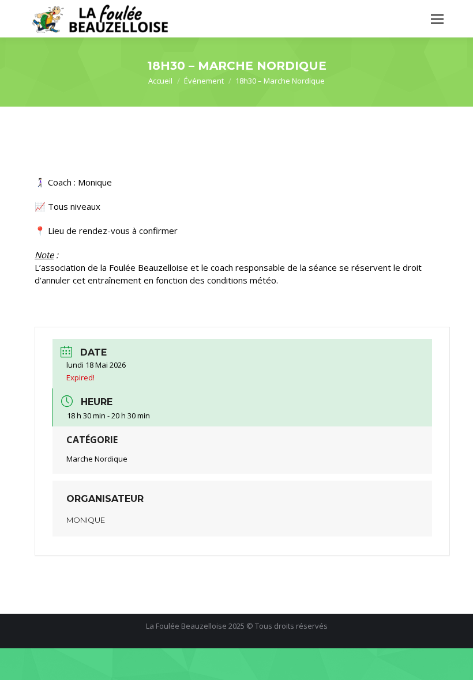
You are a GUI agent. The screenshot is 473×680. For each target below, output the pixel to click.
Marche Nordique (96, 459)
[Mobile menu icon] (437, 19)
